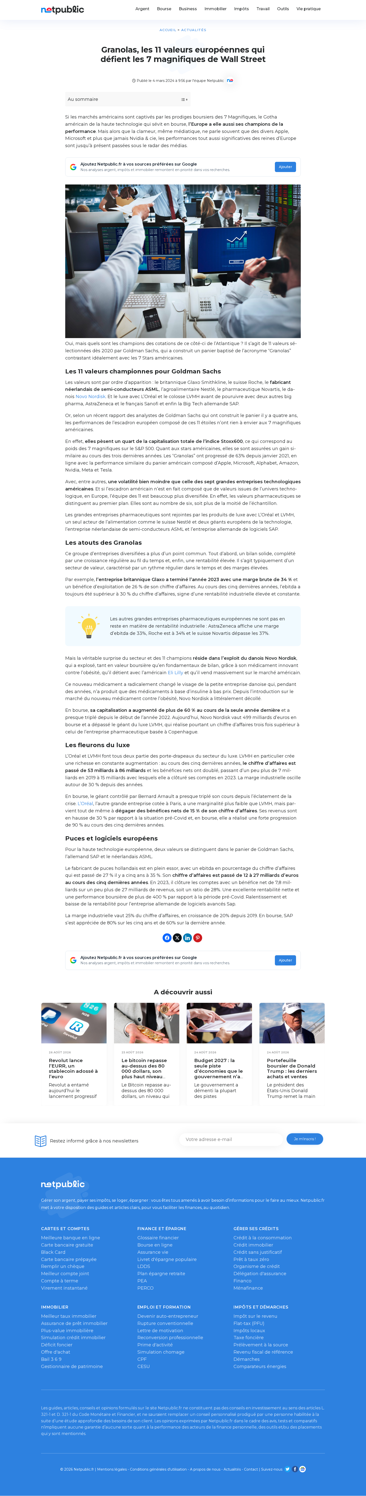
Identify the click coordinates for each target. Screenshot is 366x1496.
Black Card (53, 1252)
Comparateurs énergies (260, 1366)
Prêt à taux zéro (251, 1259)
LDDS (143, 1266)
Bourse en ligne (155, 1245)
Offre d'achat (55, 1352)
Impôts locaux (249, 1330)
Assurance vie (152, 1252)
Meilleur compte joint (65, 1273)
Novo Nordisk (91, 396)
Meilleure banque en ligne (70, 1238)
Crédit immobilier (253, 1245)
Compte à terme (59, 1281)
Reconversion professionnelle (170, 1337)
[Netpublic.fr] (62, 9)
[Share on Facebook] (167, 937)
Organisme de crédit (257, 1266)
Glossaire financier (158, 1238)
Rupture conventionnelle (165, 1323)
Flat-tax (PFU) (249, 1323)
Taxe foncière (249, 1337)
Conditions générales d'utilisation (158, 1469)
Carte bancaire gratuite (67, 1245)
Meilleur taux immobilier (68, 1316)
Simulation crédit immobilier (73, 1337)
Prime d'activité (155, 1345)
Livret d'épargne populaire (167, 1259)
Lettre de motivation (160, 1330)
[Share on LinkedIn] (187, 937)
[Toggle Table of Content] (179, 100)
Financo (242, 1281)
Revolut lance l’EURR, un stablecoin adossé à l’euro (73, 1068)
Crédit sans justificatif (258, 1252)
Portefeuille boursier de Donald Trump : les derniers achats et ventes (292, 1068)
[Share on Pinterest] (197, 937)
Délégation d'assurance (260, 1273)
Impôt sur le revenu (255, 1316)
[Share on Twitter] (177, 937)
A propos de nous (205, 1469)
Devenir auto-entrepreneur (167, 1316)
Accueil (168, 30)
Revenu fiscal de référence (263, 1352)
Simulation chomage (160, 1352)
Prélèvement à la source (261, 1345)
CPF (142, 1359)
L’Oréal (85, 803)
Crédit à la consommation (263, 1238)
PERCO (145, 1288)
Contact (251, 1469)
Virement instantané (64, 1288)
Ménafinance (248, 1288)
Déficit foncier (56, 1345)
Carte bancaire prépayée (69, 1259)
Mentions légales (112, 1469)
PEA (142, 1281)
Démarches (247, 1359)
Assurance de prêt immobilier (74, 1323)
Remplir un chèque (62, 1266)
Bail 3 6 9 (51, 1359)
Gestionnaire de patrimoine (72, 1366)
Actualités (193, 30)
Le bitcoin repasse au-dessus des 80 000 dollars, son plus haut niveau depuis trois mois (144, 1071)
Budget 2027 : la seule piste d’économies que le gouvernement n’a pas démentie (218, 1071)
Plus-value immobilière (67, 1330)
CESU (143, 1366)
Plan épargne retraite (161, 1273)
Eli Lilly (175, 672)
